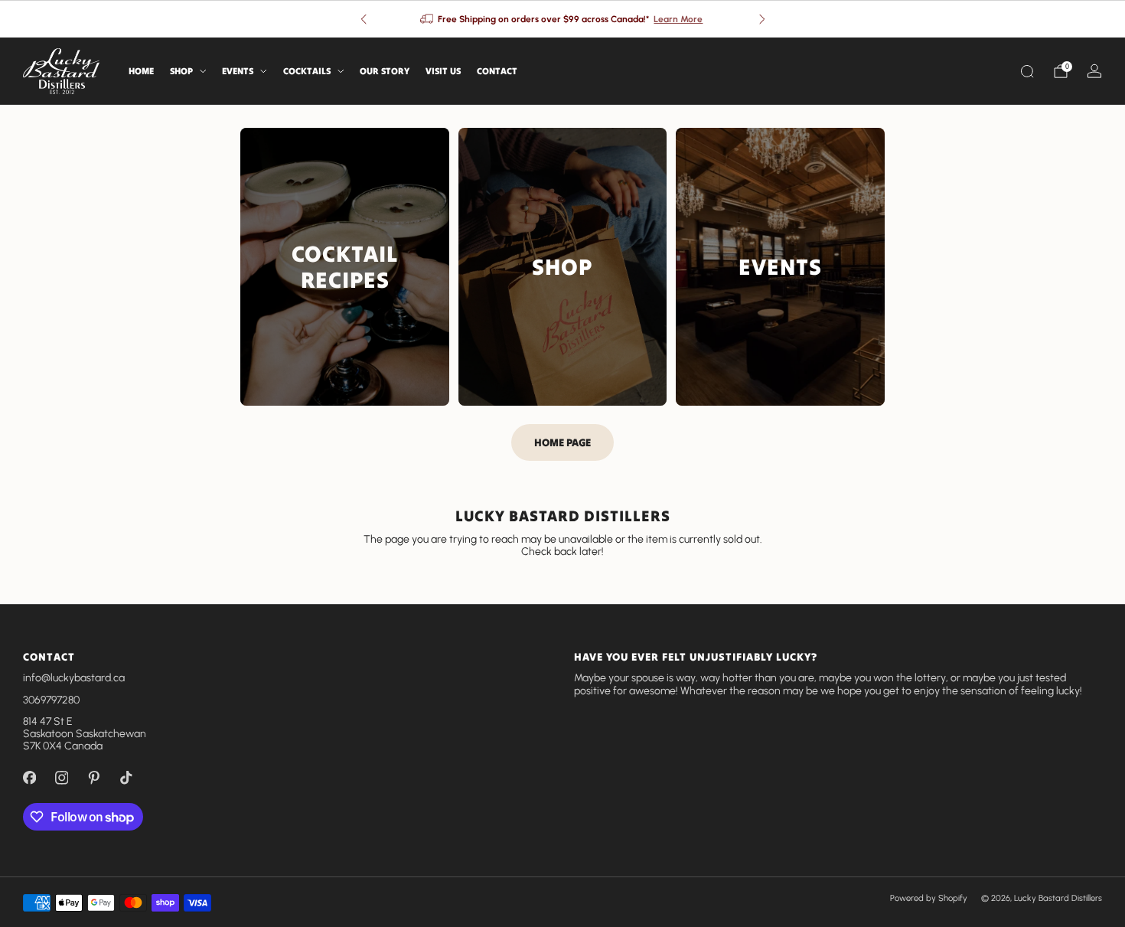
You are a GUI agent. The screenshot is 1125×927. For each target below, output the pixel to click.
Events (237, 71)
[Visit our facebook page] (29, 778)
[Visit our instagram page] (61, 778)
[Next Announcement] (762, 19)
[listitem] (563, 19)
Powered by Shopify (928, 898)
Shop (181, 71)
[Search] (1027, 71)
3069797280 (51, 700)
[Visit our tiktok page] (125, 778)
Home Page (562, 442)
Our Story (384, 71)
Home (141, 71)
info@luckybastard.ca (74, 677)
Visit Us (443, 71)
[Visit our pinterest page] (93, 778)
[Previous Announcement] (363, 19)
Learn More (678, 19)
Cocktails (307, 71)
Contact (497, 71)
